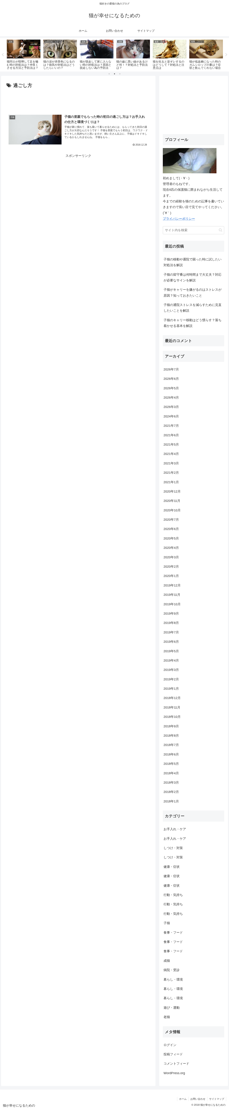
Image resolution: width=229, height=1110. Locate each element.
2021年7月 (171, 425)
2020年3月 (171, 557)
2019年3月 (171, 670)
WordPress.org (174, 1073)
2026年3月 (171, 407)
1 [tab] (109, 74)
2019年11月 (172, 594)
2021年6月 (171, 435)
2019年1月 (171, 688)
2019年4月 (171, 660)
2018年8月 (171, 735)
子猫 (167, 923)
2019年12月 (172, 585)
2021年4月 (171, 454)
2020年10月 (172, 510)
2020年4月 (171, 548)
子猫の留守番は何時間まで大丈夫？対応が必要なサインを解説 (192, 277)
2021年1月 (171, 482)
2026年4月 (171, 397)
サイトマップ (216, 1098)
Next (226, 55)
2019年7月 (171, 632)
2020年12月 (172, 491)
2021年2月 (171, 472)
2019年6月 (171, 641)
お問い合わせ (197, 1098)
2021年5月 (171, 444)
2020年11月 (172, 501)
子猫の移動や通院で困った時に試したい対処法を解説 (192, 262)
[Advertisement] (78, 99)
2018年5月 (171, 764)
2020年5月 (171, 538)
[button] (220, 230)
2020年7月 (171, 519)
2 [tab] (114, 74)
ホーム (183, 1098)
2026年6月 (171, 379)
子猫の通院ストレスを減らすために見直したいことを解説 (192, 307)
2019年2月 (171, 679)
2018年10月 (172, 717)
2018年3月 (171, 782)
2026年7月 (171, 369)
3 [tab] (120, 74)
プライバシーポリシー (179, 218)
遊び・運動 (172, 1007)
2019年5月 (171, 651)
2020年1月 (171, 576)
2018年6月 (171, 754)
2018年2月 (171, 792)
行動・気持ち (173, 895)
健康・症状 (172, 867)
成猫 (167, 960)
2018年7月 (171, 745)
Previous (2, 55)
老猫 (167, 1017)
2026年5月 (171, 388)
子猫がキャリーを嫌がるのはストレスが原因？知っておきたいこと (192, 292)
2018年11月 (172, 707)
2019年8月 (171, 623)
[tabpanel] (23, 54)
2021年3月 (171, 463)
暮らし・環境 (173, 979)
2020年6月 (171, 529)
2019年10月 (172, 604)
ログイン (170, 1045)
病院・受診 (172, 970)
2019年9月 (171, 613)
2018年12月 (172, 698)
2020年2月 (171, 566)
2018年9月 (171, 726)
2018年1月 (171, 801)
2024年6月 (171, 416)
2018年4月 (171, 773)
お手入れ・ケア (175, 829)
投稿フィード (173, 1054)
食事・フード (173, 932)
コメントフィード (176, 1063)
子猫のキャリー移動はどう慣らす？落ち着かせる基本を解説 (192, 323)
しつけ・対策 (173, 848)
